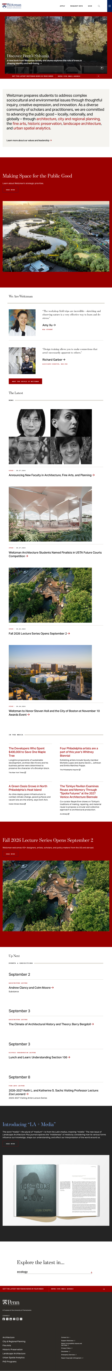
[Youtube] (17, 1319)
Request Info (76, 6)
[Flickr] (21, 1319)
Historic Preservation (13, 1349)
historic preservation (45, 123)
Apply (62, 6)
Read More (10, 190)
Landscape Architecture (14, 1353)
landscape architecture (82, 123)
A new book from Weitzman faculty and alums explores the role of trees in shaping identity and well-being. (44, 62)
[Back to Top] (104, 1357)
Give (90, 6)
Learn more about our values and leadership (28, 140)
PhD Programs (9, 1361)
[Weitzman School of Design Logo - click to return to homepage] (11, 6)
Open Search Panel (99, 6)
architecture (46, 118)
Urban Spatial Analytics (14, 1357)
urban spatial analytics (31, 128)
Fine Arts (7, 1345)
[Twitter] (7, 1319)
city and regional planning (79, 118)
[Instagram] (14, 1319)
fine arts (19, 123)
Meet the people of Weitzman (25, 381)
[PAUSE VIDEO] (102, 68)
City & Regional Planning (14, 1341)
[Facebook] (4, 1319)
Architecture (8, 1337)
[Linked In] (11, 1319)
